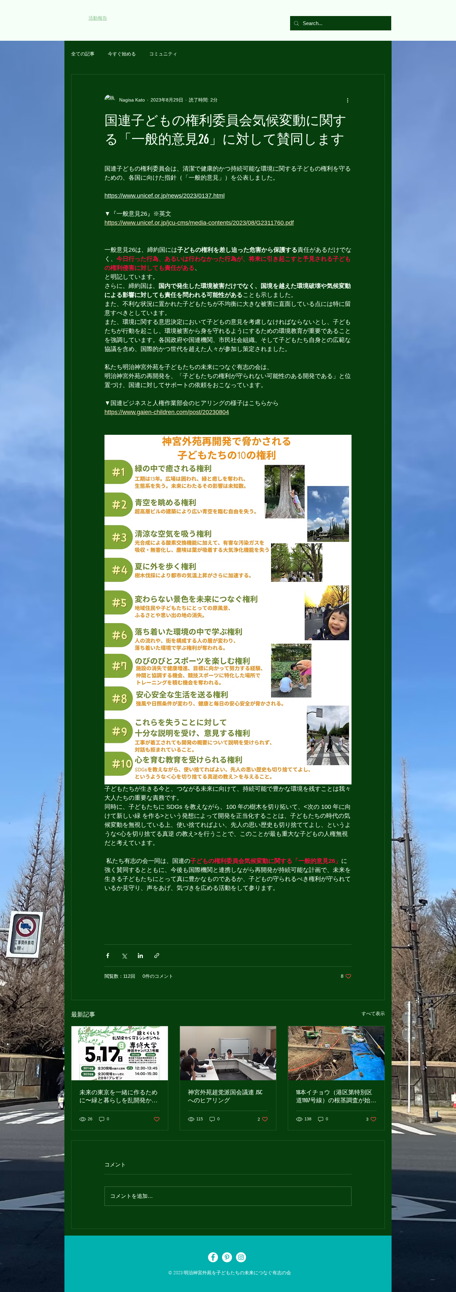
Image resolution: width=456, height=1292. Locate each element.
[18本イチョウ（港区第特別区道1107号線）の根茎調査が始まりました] (336, 1053)
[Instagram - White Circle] (241, 1257)
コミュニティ (163, 53)
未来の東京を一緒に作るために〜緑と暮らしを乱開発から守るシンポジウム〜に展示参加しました (118, 1096)
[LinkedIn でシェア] (140, 955)
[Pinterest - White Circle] (227, 1257)
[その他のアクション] (348, 100)
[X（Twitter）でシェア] (124, 955)
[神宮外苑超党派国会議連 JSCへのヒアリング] (228, 1053)
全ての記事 (82, 53)
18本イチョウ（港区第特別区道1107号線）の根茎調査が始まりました (336, 1096)
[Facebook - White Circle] (213, 1257)
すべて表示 (373, 1013)
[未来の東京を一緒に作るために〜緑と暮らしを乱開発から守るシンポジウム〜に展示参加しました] (119, 1053)
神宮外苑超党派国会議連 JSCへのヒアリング (225, 1096)
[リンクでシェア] (157, 955)
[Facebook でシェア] (107, 955)
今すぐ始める (122, 53)
